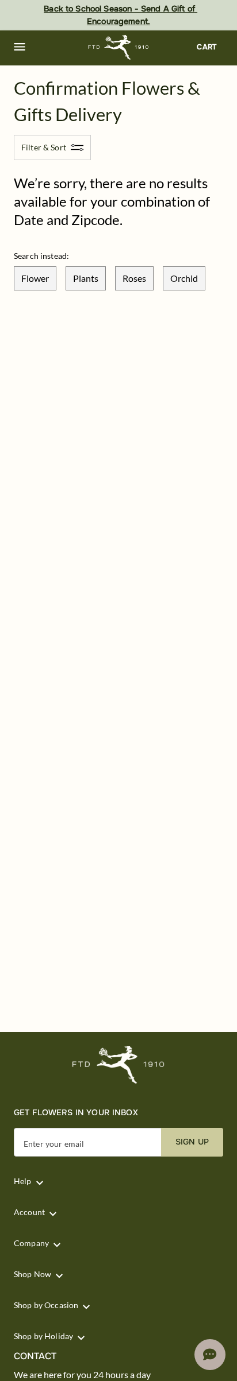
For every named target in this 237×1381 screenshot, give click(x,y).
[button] (19, 47)
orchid (184, 278)
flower (35, 278)
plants (85, 278)
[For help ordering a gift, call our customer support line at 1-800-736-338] (119, 47)
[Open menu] (19, 47)
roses (134, 278)
